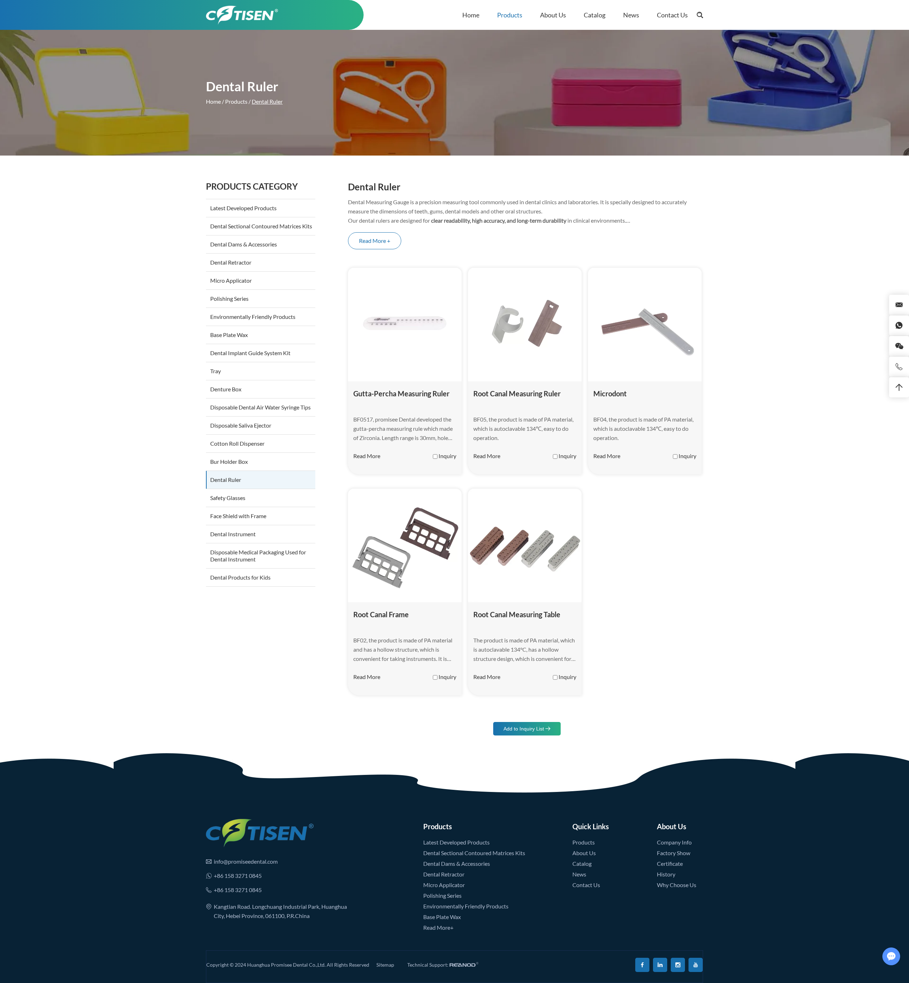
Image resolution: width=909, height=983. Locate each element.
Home (470, 15)
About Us (553, 15)
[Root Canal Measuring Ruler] (525, 324)
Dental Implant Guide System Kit (250, 352)
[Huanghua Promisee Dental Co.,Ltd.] (242, 15)
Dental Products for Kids (240, 577)
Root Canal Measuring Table (516, 614)
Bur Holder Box (229, 461)
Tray (215, 371)
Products (509, 15)
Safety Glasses (227, 497)
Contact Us (672, 15)
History (666, 874)
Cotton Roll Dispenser (237, 443)
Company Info (674, 842)
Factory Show (673, 852)
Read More (366, 455)
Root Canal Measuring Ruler (517, 393)
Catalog (594, 15)
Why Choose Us (676, 884)
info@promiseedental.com (246, 861)
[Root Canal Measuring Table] (525, 545)
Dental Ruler (225, 479)
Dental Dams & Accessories (243, 244)
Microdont (610, 393)
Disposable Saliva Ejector (240, 425)
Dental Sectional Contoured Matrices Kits (261, 226)
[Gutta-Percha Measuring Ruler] (405, 324)
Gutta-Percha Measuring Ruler (401, 393)
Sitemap (385, 965)
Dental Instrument (233, 534)
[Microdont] (645, 324)
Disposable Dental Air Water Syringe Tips (260, 407)
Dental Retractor (230, 262)
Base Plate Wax (229, 334)
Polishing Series (229, 298)
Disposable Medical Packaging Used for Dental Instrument (258, 556)
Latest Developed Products (243, 208)
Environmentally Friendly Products (252, 316)
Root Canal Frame (381, 614)
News (631, 15)
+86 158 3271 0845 (238, 875)
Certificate (670, 863)
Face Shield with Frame (238, 515)
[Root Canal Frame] (405, 545)
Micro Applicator (231, 280)
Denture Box (225, 389)
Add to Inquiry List (524, 729)
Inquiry (447, 455)
